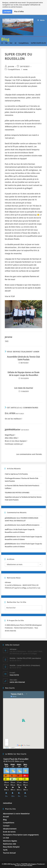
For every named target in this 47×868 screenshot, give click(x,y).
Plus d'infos (19, 11)
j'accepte (7, 11)
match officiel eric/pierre (30, 525)
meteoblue (7, 803)
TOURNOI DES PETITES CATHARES (17, 492)
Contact (6, 826)
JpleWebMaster (12, 429)
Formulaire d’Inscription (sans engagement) (21, 835)
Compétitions (14, 69)
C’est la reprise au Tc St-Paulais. (16, 474)
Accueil (6, 816)
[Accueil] (2, 43)
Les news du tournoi (23, 388)
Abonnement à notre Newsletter (16, 813)
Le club (6, 838)
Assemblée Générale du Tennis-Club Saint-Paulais (23, 358)
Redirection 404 (9, 844)
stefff (7, 529)
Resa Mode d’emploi (11, 847)
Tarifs (5, 850)
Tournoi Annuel (9, 853)
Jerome (11, 66)
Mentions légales (10, 841)
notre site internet (17, 682)
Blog (5, 819)
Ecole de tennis (9, 832)
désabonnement (10, 829)
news (25, 69)
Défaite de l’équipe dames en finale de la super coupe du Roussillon (23, 373)
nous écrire (14, 675)
